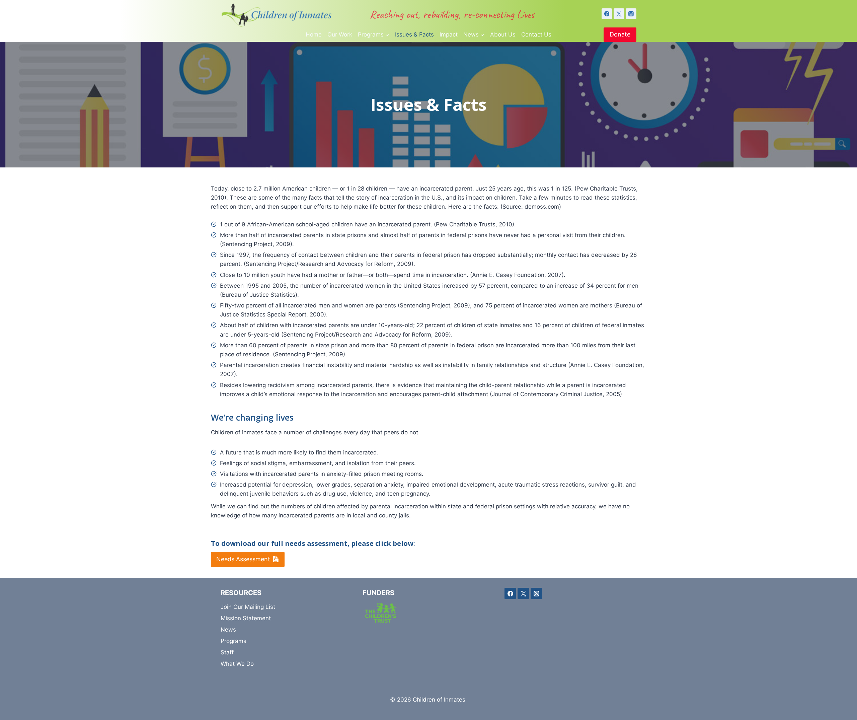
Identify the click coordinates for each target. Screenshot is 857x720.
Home (314, 34)
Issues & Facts (414, 34)
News (228, 629)
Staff (227, 652)
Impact (449, 34)
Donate (620, 34)
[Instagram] (631, 13)
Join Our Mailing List (248, 606)
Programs (233, 641)
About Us (503, 34)
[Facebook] (607, 13)
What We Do (237, 663)
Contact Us (536, 34)
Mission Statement (246, 618)
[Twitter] (619, 13)
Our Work (339, 34)
